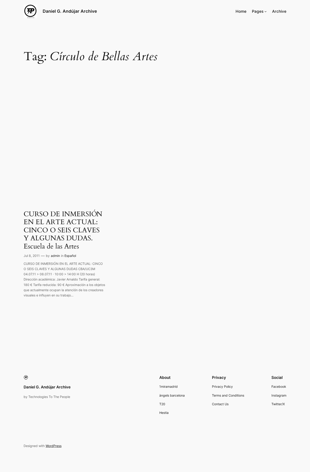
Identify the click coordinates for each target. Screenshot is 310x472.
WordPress (54, 446)
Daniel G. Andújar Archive (70, 11)
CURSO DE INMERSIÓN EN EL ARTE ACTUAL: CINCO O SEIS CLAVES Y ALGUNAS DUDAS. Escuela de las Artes (63, 230)
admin (55, 256)
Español (70, 256)
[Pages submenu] (265, 11)
